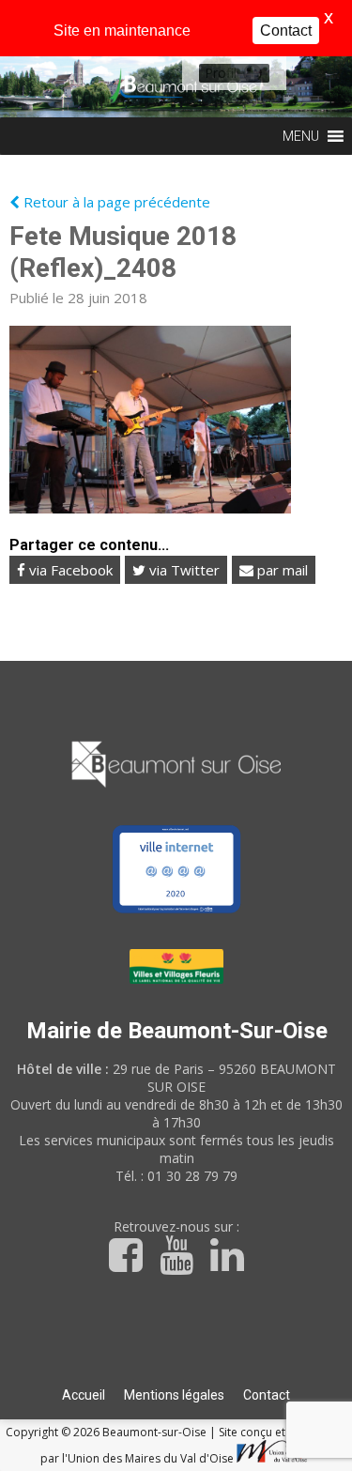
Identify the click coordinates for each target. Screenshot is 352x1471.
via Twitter (182, 569)
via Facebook (69, 569)
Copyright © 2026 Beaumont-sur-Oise (107, 1432)
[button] (221, 73)
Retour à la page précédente (115, 201)
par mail (280, 569)
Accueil (83, 1394)
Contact (266, 1394)
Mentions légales (174, 1394)
